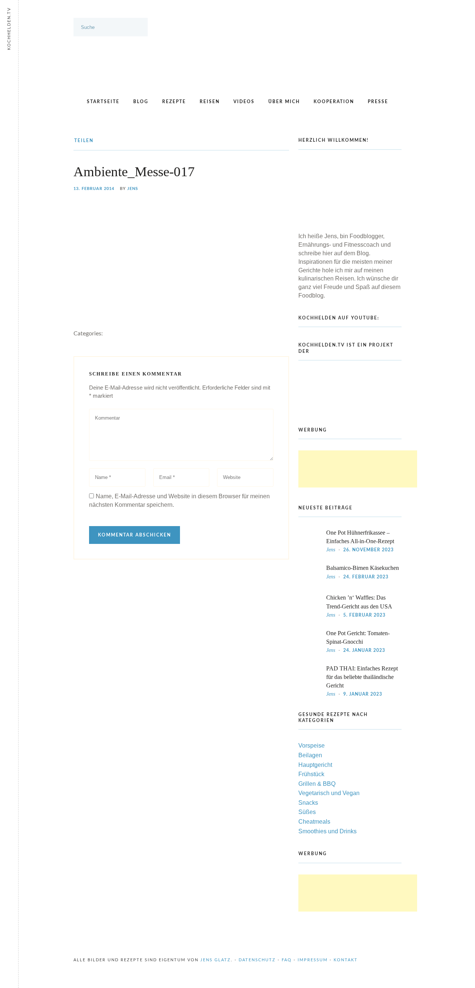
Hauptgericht (315, 765)
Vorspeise (311, 745)
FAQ (287, 960)
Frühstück (311, 774)
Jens (132, 189)
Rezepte (174, 101)
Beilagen (310, 755)
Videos (244, 101)
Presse (378, 101)
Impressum (313, 960)
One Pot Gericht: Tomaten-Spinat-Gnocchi (358, 637)
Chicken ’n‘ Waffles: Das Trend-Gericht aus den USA (359, 601)
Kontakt (346, 960)
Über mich (284, 101)
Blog (140, 101)
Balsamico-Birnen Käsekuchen (362, 568)
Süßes (307, 812)
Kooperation (334, 101)
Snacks (308, 803)
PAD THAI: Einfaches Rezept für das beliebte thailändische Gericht (362, 677)
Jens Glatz (215, 960)
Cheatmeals (314, 821)
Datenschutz (257, 960)
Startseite (103, 101)
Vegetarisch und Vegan (329, 793)
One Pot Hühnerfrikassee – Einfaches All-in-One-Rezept (360, 536)
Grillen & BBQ (316, 784)
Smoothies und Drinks (327, 831)
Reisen (210, 101)
